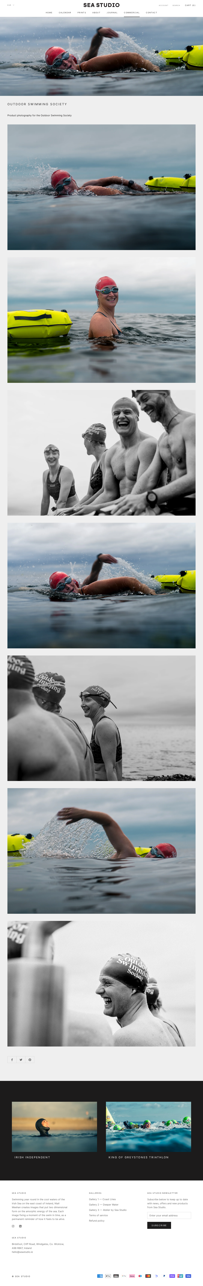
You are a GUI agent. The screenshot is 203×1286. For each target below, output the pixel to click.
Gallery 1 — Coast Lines (102, 1199)
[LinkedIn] (20, 1226)
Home (49, 12)
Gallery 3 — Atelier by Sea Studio (108, 1209)
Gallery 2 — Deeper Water (103, 1204)
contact (151, 12)
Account (163, 5)
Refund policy (96, 1220)
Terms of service (98, 1215)
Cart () (190, 5)
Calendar (65, 12)
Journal (112, 12)
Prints (82, 12)
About (96, 12)
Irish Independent (32, 1157)
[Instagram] (13, 1226)
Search (176, 5)
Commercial (132, 12)
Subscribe (159, 1225)
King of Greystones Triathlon (139, 1157)
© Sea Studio (21, 1276)
